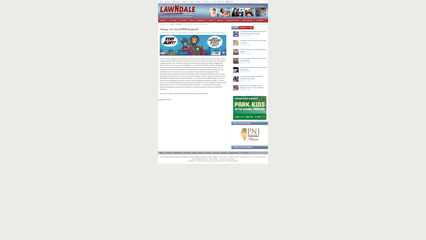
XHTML (231, 157)
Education (184, 1)
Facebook (231, 1)
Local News (172, 20)
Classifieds (206, 1)
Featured (179, 24)
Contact (212, 20)
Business (167, 1)
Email (214, 1)
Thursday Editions (232, 20)
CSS (235, 157)
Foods (194, 152)
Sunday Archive (234, 152)
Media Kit (220, 20)
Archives (198, 1)
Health (191, 1)
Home (161, 1)
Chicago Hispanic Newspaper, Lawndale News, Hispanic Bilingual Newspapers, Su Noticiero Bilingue (177, 9)
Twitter (222, 1)
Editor (167, 32)
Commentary (176, 1)
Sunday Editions (247, 20)
